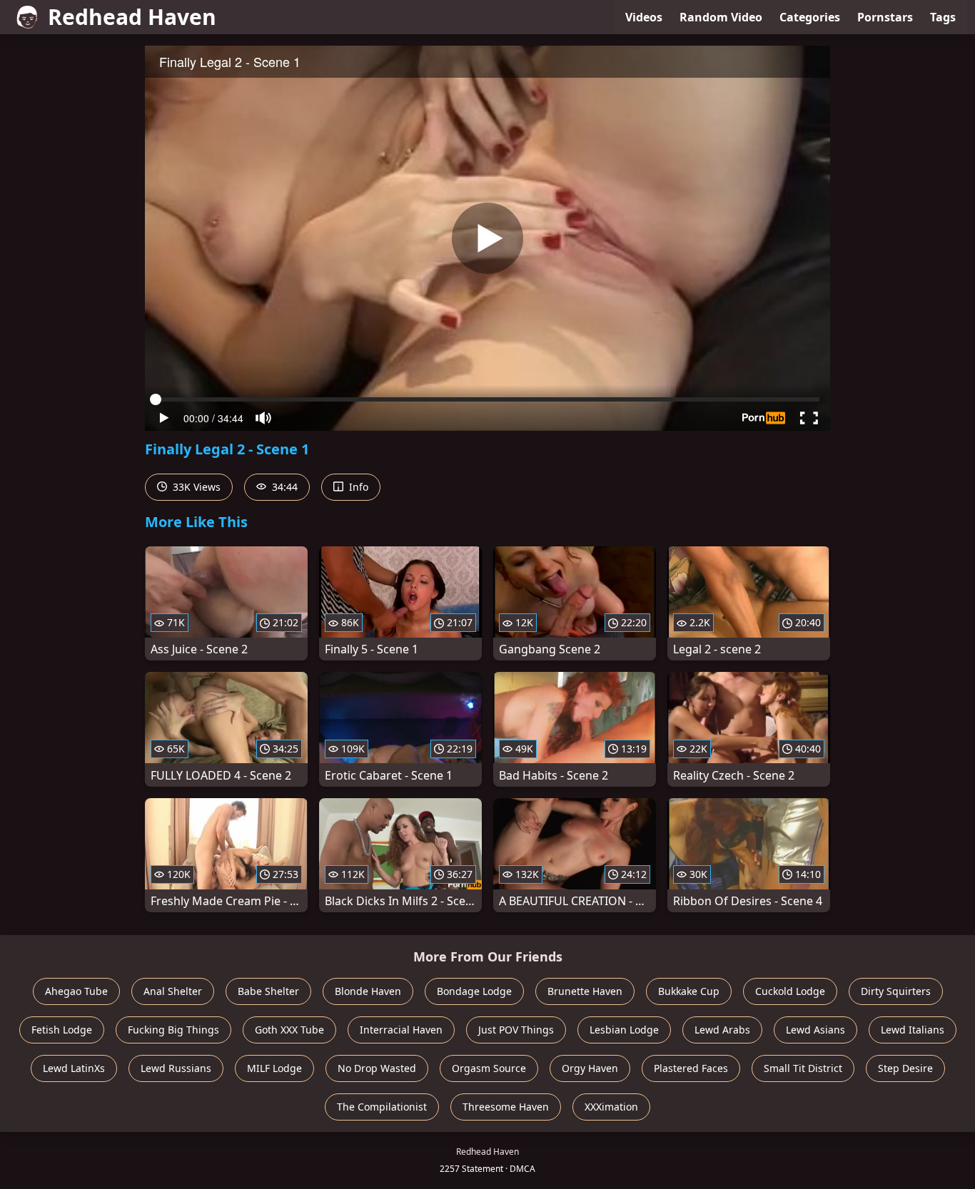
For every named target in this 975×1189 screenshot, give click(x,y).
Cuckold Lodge (790, 991)
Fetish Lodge (61, 1029)
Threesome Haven (506, 1106)
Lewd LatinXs (74, 1068)
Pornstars (885, 17)
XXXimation (611, 1106)
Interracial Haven (401, 1029)
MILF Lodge (274, 1068)
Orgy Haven (590, 1068)
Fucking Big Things (173, 1029)
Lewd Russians (176, 1068)
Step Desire (905, 1068)
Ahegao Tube (76, 991)
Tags (943, 17)
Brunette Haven (584, 991)
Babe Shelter (268, 991)
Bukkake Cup (688, 991)
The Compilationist (382, 1106)
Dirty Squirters (896, 991)
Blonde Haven (368, 991)
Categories (809, 17)
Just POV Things (516, 1029)
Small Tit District (803, 1068)
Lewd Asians (815, 1029)
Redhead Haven (132, 16)
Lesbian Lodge (624, 1029)
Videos (643, 17)
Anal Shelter (172, 991)
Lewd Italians (912, 1029)
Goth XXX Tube (289, 1029)
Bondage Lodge (474, 991)
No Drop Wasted (377, 1068)
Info (357, 487)
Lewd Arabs (722, 1029)
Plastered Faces (691, 1068)
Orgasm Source (489, 1068)
